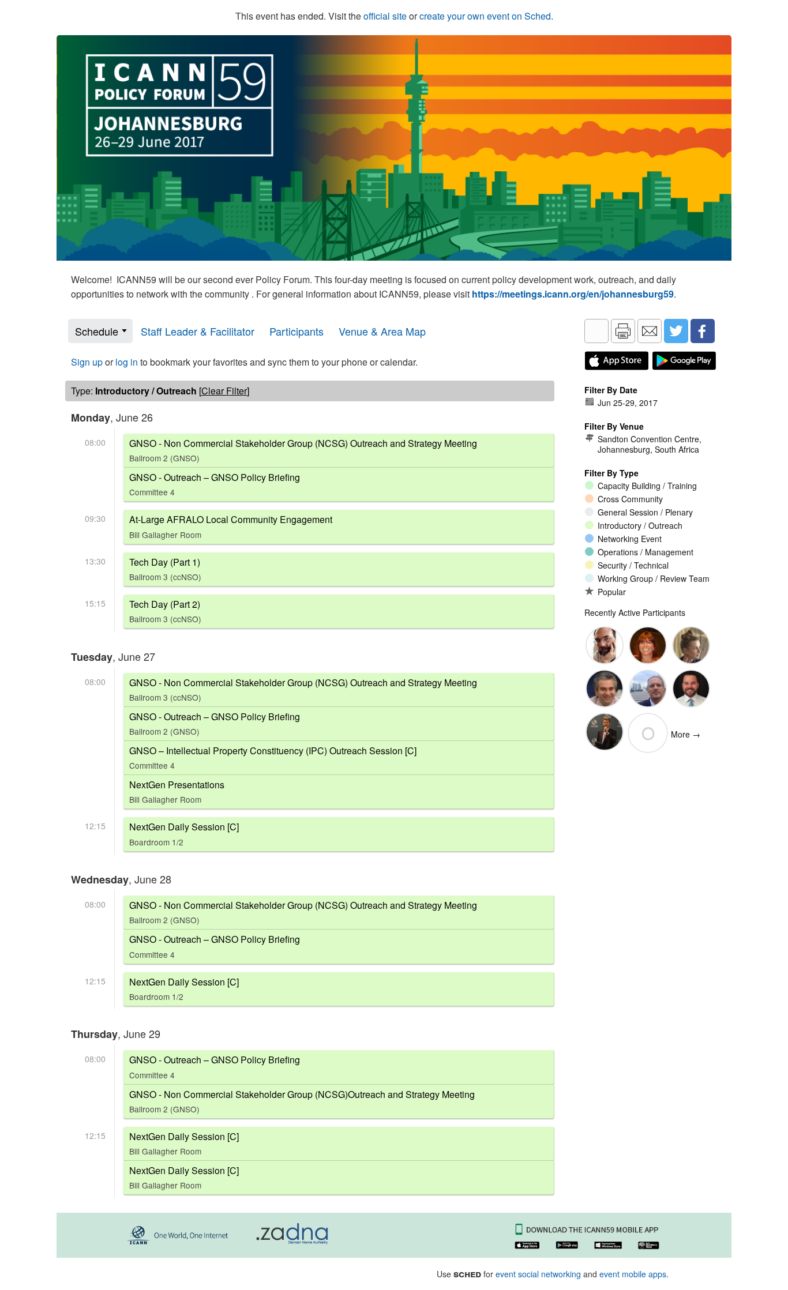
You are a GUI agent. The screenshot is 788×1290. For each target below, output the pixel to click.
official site (385, 15)
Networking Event (630, 538)
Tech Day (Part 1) (165, 568)
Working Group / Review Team (654, 578)
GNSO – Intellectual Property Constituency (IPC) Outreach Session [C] (272, 757)
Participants (296, 331)
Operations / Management (645, 552)
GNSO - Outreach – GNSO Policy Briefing (214, 484)
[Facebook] (703, 331)
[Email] (649, 331)
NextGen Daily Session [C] (184, 833)
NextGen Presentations (176, 791)
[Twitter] (676, 331)
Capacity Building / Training (647, 485)
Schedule (96, 331)
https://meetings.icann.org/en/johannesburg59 (573, 293)
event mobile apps (632, 1274)
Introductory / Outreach (640, 525)
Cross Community (630, 499)
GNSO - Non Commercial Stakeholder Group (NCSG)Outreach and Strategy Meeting (302, 1101)
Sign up (87, 361)
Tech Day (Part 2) (165, 611)
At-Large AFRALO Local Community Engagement (230, 526)
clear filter (224, 390)
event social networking (538, 1274)
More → (685, 734)
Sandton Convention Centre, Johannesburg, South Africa (649, 444)
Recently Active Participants (634, 612)
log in (126, 361)
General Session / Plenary (645, 512)
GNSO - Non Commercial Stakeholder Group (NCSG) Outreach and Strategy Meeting (303, 450)
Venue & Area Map (382, 331)
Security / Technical (633, 565)
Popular (612, 591)
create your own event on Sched (485, 15)
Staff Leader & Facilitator (197, 331)
